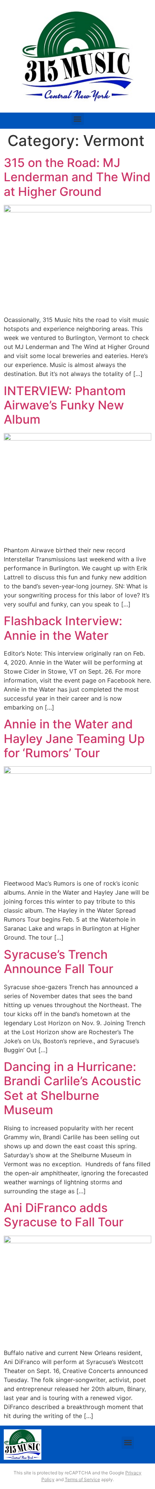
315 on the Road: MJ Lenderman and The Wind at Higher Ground (77, 177)
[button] (77, 119)
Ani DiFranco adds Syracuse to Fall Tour (63, 1214)
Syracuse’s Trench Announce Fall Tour (58, 961)
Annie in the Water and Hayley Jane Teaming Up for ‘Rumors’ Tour (74, 738)
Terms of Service (82, 1479)
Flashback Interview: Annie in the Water (63, 628)
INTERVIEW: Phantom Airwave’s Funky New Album (65, 405)
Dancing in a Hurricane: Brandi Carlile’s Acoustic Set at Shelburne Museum (72, 1088)
